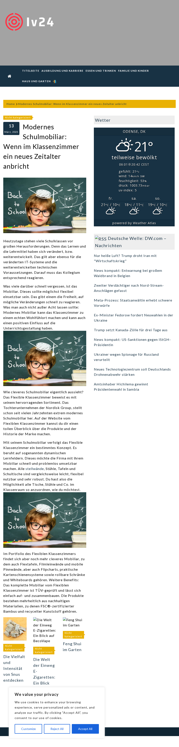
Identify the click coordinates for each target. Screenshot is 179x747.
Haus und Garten (36, 81)
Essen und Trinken (101, 70)
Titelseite (30, 70)
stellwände (35, 468)
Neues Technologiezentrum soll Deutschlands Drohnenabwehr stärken (132, 371)
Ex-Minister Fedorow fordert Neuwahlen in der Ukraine (133, 317)
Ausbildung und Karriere (62, 70)
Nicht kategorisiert (18, 117)
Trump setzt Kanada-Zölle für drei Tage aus (131, 330)
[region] (57, 712)
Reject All (57, 729)
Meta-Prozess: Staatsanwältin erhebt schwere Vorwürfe (133, 302)
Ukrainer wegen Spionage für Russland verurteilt (126, 357)
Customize (28, 729)
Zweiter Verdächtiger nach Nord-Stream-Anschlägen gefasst (129, 288)
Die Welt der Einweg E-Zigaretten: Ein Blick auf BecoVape (44, 677)
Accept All (85, 729)
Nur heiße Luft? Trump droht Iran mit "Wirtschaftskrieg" (125, 258)
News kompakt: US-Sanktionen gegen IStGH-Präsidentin (132, 342)
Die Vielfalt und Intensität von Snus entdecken (14, 668)
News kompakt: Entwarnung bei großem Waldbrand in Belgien (128, 273)
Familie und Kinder (133, 70)
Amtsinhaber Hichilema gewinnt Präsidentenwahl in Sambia (121, 386)
